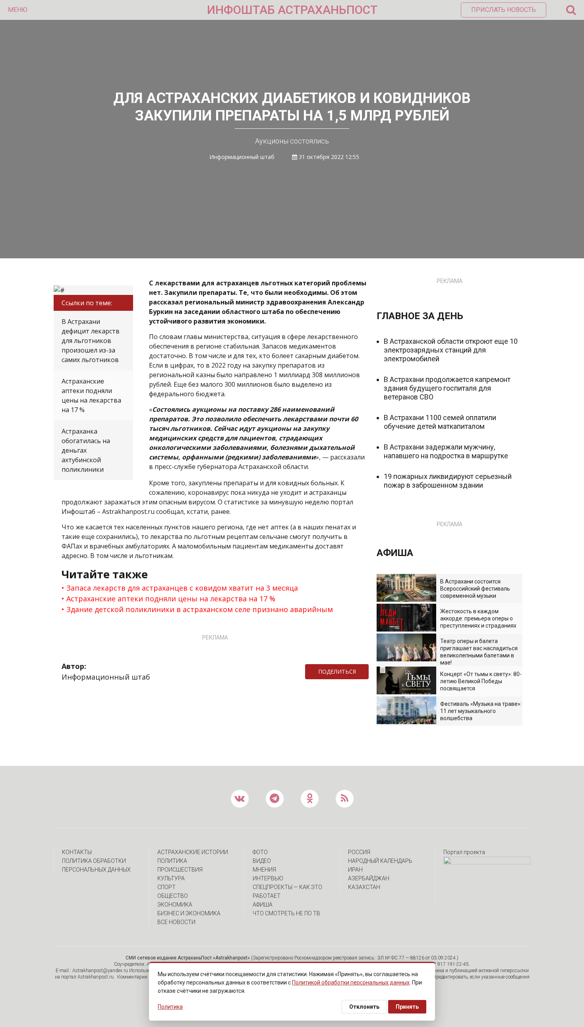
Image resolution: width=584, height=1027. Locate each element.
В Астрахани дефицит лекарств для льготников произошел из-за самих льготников (91, 340)
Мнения (264, 869)
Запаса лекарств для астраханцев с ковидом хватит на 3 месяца (182, 588)
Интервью (268, 878)
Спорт (166, 887)
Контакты (77, 852)
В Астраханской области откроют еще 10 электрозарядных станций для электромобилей (451, 350)
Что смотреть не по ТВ (286, 913)
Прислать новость (503, 10)
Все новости (176, 922)
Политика (172, 861)
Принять (407, 1007)
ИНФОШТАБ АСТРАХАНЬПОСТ (292, 10)
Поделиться (337, 671)
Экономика (174, 904)
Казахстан (364, 887)
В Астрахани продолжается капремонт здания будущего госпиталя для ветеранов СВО (447, 388)
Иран (355, 869)
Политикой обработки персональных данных (351, 982)
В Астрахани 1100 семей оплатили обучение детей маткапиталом (440, 421)
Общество (172, 896)
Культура (171, 878)
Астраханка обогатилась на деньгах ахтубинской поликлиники (86, 450)
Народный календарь (380, 861)
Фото (260, 852)
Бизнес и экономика (188, 913)
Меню (17, 10)
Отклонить (364, 1007)
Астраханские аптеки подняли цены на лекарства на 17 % (91, 395)
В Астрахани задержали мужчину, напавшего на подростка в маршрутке (446, 451)
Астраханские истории (192, 852)
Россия (359, 852)
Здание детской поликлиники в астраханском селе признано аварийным (199, 609)
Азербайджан (368, 878)
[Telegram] (372, 671)
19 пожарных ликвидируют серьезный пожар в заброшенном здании (448, 480)
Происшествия (180, 869)
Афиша (263, 904)
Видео (262, 861)
